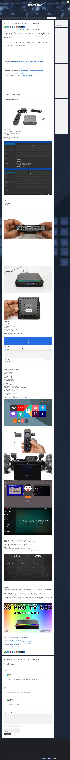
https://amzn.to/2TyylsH (28, 75)
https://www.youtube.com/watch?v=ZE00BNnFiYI (27, 73)
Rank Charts (9, 18)
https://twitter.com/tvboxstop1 (14, 640)
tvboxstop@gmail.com (12, 646)
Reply (6, 670)
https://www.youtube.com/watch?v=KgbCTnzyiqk (32, 70)
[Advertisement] (35, 10)
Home (4, 18)
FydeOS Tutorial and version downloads (26, 18)
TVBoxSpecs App (43, 18)
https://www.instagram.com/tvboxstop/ (17, 639)
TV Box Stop (35, 5)
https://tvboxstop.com (14, 644)
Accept (44, 758)
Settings (54, 758)
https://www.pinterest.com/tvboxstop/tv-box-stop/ (19, 643)
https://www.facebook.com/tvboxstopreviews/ (19, 637)
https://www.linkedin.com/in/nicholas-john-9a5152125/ (20, 641)
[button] (66, 18)
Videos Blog (37, 18)
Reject (49, 758)
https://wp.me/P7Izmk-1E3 (22, 68)
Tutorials (15, 18)
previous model (19, 36)
